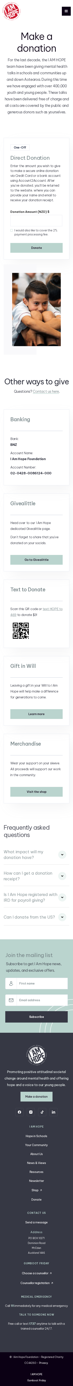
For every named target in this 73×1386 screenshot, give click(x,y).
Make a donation (36, 1096)
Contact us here (46, 391)
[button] (66, 11)
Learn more (36, 714)
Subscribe (36, 1017)
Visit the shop (36, 792)
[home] (11, 11)
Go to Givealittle (37, 560)
